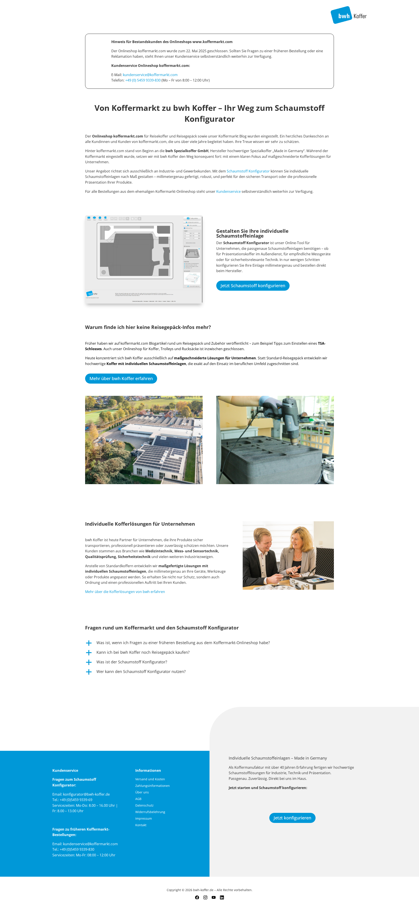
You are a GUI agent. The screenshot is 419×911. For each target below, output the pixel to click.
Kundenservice (229, 191)
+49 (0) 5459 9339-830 (143, 80)
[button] (209, 644)
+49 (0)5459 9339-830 (77, 849)
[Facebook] (197, 898)
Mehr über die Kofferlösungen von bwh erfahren (125, 591)
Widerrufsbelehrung (150, 812)
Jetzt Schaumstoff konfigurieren (253, 286)
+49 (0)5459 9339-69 (76, 799)
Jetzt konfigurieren (292, 818)
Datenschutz (144, 805)
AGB (138, 799)
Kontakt (140, 825)
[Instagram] (205, 898)
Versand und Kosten (150, 779)
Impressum (143, 819)
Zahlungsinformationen (152, 786)
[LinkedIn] (222, 898)
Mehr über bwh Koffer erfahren (121, 378)
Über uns (142, 792)
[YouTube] (214, 898)
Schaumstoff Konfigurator (248, 171)
